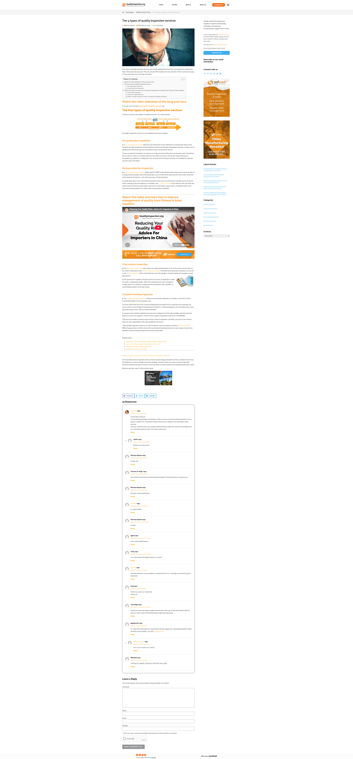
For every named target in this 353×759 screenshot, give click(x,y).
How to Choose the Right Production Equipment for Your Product (214, 175)
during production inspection (135, 172)
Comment (126, 687)
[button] (128, 396)
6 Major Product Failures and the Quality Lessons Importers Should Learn (215, 187)
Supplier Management (210, 212)
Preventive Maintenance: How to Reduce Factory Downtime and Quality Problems (215, 193)
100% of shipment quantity (151, 271)
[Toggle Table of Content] (182, 79)
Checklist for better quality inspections (139, 346)
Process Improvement (210, 221)
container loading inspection (136, 298)
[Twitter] (217, 73)
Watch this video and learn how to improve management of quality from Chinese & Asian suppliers (154, 90)
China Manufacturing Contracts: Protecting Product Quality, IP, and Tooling (215, 169)
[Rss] (214, 73)
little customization (183, 325)
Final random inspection (134, 92)
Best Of (188, 5)
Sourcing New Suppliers (210, 208)
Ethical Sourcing (208, 225)
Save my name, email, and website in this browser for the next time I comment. (150, 733)
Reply (133, 432)
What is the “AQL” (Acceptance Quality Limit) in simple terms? (146, 341)
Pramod (133, 567)
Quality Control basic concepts (136, 349)
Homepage (130, 12)
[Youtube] (220, 73)
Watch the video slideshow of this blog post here (139, 82)
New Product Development (211, 217)
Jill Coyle (134, 411)
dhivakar (133, 503)
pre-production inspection (134, 145)
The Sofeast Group (220, 45)
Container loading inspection (135, 94)
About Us (203, 5)
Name (124, 710)
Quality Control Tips (143, 12)
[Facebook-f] (208, 73)
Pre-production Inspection (134, 86)
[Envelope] (205, 73)
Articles (174, 5)
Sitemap (154, 757)
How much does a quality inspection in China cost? (143, 344)
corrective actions (164, 183)
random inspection (132, 273)
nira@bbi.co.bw (158, 631)
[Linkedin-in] (211, 73)
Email (124, 718)
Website (125, 725)
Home (161, 5)
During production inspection (135, 88)
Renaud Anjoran (138, 641)
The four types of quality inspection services (137, 84)
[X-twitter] (140, 755)
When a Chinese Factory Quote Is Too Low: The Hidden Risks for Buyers (215, 181)
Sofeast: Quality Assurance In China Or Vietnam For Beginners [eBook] (147, 96)
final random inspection (135, 268)
